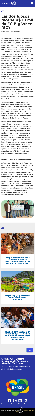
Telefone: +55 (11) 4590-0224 (12, 366)
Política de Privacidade (18, 404)
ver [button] (29, 350)
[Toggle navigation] (32, 3)
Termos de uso (5, 404)
